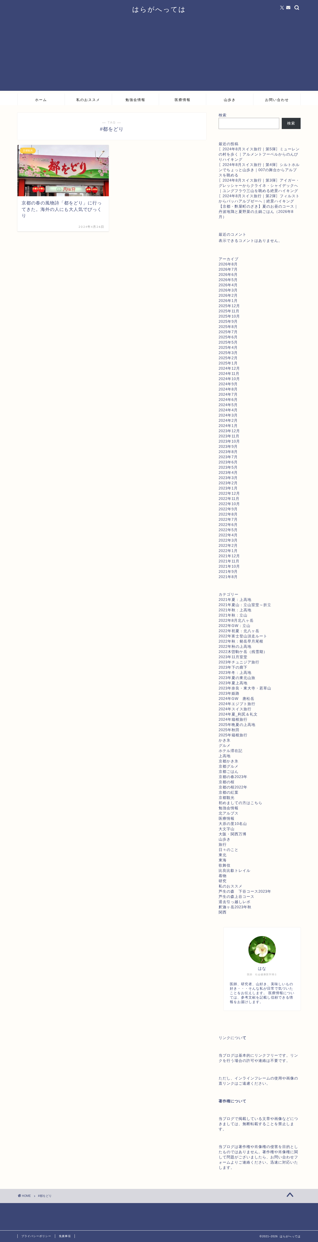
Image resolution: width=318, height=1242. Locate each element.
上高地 (225, 756)
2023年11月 (229, 436)
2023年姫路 (229, 693)
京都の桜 (227, 782)
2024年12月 (229, 368)
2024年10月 (229, 379)
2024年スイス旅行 (235, 709)
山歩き (230, 100)
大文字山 (227, 829)
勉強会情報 (135, 100)
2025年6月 (228, 337)
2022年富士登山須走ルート (243, 636)
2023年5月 (228, 467)
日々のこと (228, 850)
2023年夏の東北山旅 (237, 678)
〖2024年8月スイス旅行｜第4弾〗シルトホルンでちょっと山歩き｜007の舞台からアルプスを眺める (259, 170)
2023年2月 (228, 483)
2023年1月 (228, 488)
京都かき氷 (228, 761)
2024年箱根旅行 (233, 719)
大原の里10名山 (233, 823)
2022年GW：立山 (234, 625)
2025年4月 (228, 347)
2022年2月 (228, 545)
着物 (223, 876)
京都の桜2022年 (233, 787)
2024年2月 (228, 420)
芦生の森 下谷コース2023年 (245, 891)
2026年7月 (228, 269)
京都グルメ (228, 766)
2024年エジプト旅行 (237, 704)
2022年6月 (228, 525)
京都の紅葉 (228, 792)
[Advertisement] (159, 56)
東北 (223, 855)
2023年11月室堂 (233, 657)
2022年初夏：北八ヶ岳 (239, 631)
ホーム (41, 100)
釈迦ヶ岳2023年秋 (235, 907)
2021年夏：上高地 (235, 599)
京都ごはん (228, 771)
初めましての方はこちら (240, 803)
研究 (223, 881)
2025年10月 (229, 316)
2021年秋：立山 (233, 615)
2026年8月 (228, 264)
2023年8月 (228, 452)
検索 (223, 115)
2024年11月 (229, 373)
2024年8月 (228, 389)
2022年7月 (228, 519)
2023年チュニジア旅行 (239, 662)
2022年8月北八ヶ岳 (236, 620)
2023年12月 (229, 431)
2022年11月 (229, 498)
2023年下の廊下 (233, 667)
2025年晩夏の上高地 (237, 724)
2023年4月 (228, 472)
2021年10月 (229, 566)
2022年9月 (228, 509)
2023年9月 (228, 446)
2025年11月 (229, 311)
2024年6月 (228, 399)
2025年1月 (228, 363)
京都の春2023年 (233, 777)
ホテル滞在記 (230, 751)
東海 (223, 860)
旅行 (223, 844)
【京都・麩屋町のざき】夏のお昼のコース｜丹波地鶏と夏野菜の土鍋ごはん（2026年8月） (258, 211)
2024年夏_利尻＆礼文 (238, 714)
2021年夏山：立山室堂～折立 (245, 605)
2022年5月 (228, 530)
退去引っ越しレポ (234, 902)
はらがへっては (159, 9)
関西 (223, 912)
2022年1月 (228, 551)
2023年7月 (228, 457)
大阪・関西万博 (232, 834)
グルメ (225, 745)
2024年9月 (228, 384)
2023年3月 (228, 478)
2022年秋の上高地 (235, 646)
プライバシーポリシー (36, 1236)
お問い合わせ (277, 100)
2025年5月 (228, 342)
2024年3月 (228, 415)
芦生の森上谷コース (236, 896)
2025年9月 (228, 321)
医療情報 (183, 100)
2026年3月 (228, 290)
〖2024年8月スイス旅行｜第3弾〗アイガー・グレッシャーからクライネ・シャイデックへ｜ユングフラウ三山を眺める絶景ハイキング (259, 185)
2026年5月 (228, 280)
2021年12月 (229, 556)
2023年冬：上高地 (235, 672)
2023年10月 (229, 441)
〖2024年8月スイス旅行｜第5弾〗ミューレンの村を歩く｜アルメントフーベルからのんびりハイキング (259, 154)
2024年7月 (228, 394)
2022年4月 (228, 535)
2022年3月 (228, 540)
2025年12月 (229, 306)
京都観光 (227, 797)
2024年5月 (228, 405)
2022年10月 (229, 504)
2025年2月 (228, 358)
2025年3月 (228, 353)
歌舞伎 (225, 865)
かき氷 (225, 740)
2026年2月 (228, 295)
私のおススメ (88, 100)
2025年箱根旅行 (233, 735)
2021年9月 (228, 571)
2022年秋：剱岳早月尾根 (241, 641)
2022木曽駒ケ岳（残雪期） (243, 652)
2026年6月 (228, 274)
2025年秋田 (229, 730)
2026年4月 (228, 285)
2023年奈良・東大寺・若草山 (245, 688)
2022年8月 (228, 514)
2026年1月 (228, 300)
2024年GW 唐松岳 (236, 698)
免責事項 (65, 1236)
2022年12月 (229, 493)
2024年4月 (228, 410)
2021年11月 (229, 561)
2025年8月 (228, 327)
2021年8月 (228, 577)
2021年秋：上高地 (235, 610)
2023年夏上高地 (233, 683)
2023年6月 (228, 462)
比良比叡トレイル (234, 870)
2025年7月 (228, 332)
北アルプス (228, 813)
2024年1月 (228, 426)
